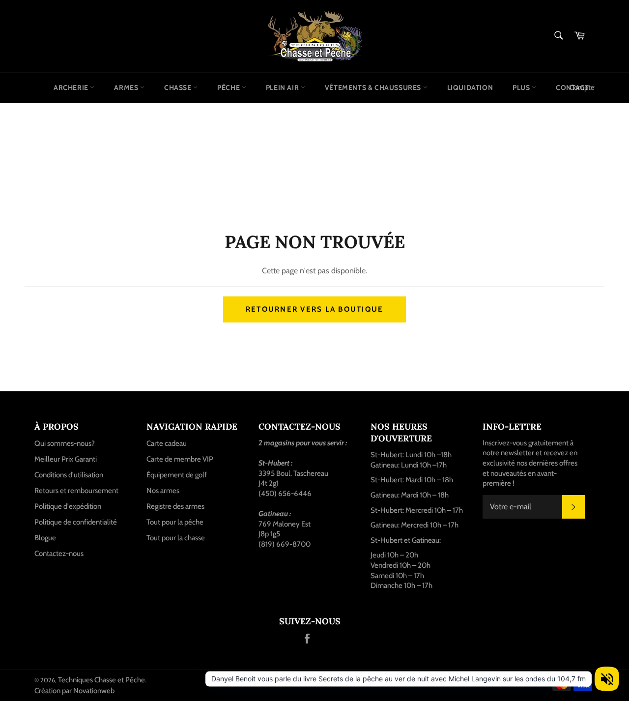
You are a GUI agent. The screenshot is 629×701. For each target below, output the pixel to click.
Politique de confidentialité (75, 522)
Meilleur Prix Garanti (65, 459)
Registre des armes (175, 506)
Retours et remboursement (76, 490)
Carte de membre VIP (179, 459)
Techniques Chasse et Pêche (101, 679)
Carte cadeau (166, 443)
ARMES (127, 87)
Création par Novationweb (74, 690)
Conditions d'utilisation (68, 474)
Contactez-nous (59, 553)
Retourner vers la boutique (315, 309)
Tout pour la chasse (175, 537)
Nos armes (162, 490)
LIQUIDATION (470, 87)
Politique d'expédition (67, 506)
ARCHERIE (72, 87)
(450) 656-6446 (285, 493)
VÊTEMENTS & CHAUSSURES (374, 87)
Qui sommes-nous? (64, 443)
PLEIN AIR (283, 87)
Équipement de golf (176, 474)
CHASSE (178, 87)
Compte (582, 87)
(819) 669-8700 (284, 544)
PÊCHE (229, 87)
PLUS (522, 87)
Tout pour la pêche (174, 522)
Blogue (45, 537)
